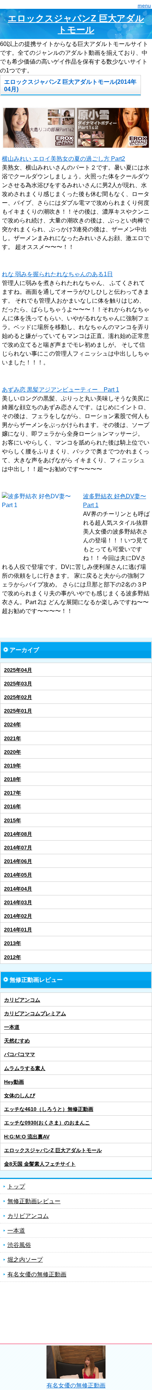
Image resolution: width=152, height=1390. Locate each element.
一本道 (12, 1027)
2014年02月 (18, 916)
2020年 (12, 752)
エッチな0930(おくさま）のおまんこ (47, 1123)
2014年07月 (18, 848)
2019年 (12, 766)
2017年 (12, 793)
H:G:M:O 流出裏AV (26, 1137)
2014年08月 (18, 834)
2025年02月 (18, 697)
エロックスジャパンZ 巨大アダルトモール (76, 24)
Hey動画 (14, 1082)
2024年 (12, 724)
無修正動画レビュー (34, 1201)
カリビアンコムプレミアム (35, 1013)
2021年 (12, 738)
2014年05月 (18, 875)
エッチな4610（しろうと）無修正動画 (48, 1109)
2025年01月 (18, 711)
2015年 (12, 820)
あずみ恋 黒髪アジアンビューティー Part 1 (60, 389)
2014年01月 (18, 930)
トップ (16, 1186)
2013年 (12, 943)
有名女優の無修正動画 (36, 1274)
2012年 (12, 957)
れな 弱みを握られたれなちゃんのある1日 (57, 274)
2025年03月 (18, 684)
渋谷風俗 (19, 1245)
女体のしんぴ (19, 1095)
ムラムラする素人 (24, 1068)
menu (144, 5)
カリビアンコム (22, 1000)
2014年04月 (18, 889)
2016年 (12, 806)
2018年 (12, 779)
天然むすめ (17, 1041)
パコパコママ (19, 1054)
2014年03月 (18, 902)
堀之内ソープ (25, 1260)
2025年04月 (18, 670)
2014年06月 (18, 861)
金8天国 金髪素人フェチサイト (40, 1164)
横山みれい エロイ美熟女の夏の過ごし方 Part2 (63, 159)
